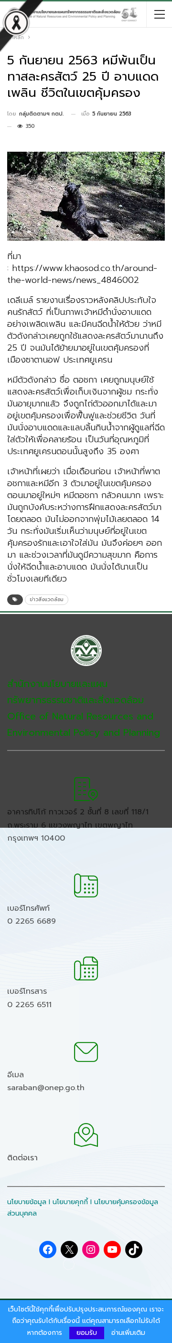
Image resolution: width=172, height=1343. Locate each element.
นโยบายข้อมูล (26, 1202)
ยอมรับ (86, 1333)
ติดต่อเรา (22, 1158)
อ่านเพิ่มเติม (128, 1333)
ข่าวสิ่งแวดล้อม (47, 599)
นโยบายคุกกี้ (70, 1202)
